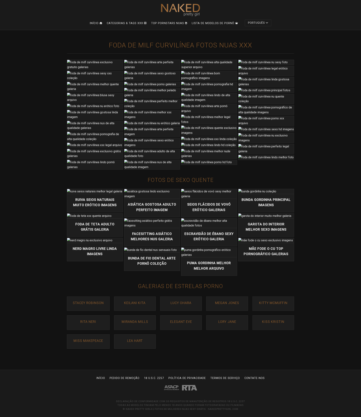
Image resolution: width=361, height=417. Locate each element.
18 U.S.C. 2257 (154, 378)
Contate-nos (254, 378)
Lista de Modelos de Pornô (213, 23)
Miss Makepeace (88, 341)
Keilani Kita (135, 303)
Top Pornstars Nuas (167, 23)
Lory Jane (227, 322)
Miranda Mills (135, 322)
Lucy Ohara (181, 303)
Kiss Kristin (273, 322)
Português (256, 22)
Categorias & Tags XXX (125, 23)
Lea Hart (135, 341)
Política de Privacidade (187, 378)
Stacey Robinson (88, 303)
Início (94, 23)
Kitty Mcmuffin (273, 303)
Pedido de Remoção (125, 378)
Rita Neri (88, 322)
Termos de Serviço (225, 378)
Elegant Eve (181, 322)
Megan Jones (227, 303)
